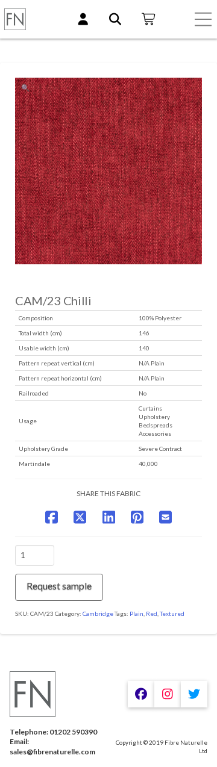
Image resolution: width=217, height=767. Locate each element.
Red (151, 613)
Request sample (59, 585)
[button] (203, 19)
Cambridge (98, 613)
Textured (172, 613)
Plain (136, 613)
